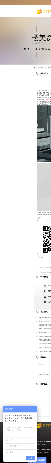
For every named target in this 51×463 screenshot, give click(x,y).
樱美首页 (40, 68)
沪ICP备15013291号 (45, 452)
